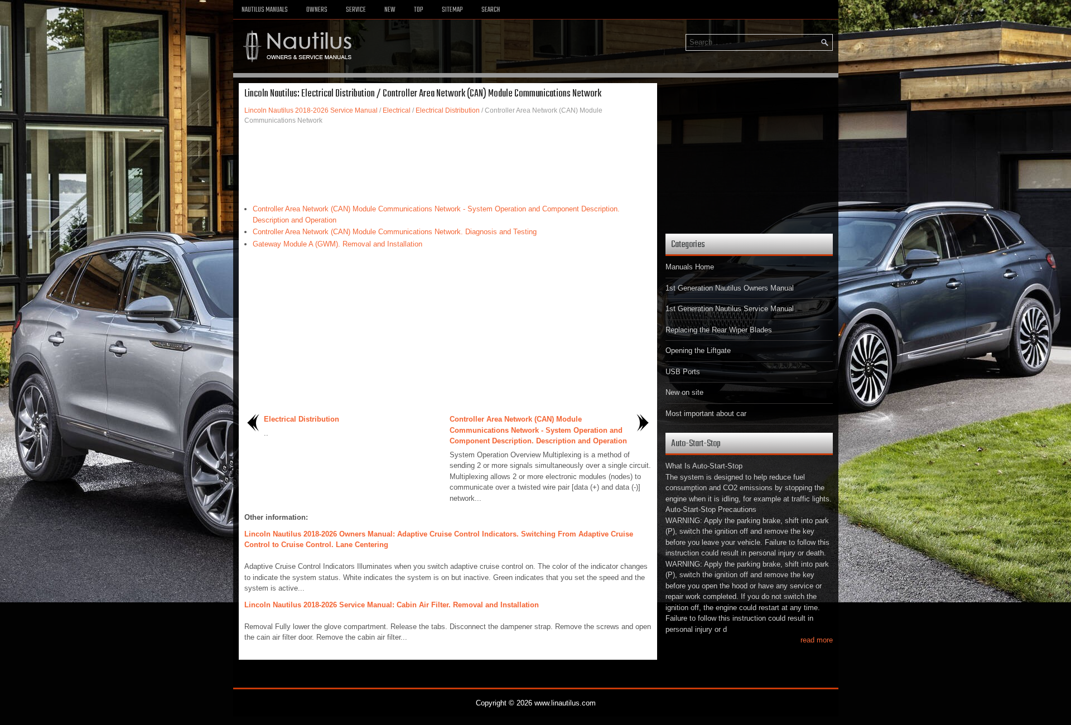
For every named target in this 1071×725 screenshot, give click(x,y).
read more (816, 640)
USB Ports (682, 372)
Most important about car (705, 413)
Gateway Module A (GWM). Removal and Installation (337, 244)
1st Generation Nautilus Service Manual (729, 308)
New (389, 10)
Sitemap (452, 10)
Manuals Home (689, 267)
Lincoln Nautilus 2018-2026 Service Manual (311, 110)
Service (356, 10)
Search (490, 10)
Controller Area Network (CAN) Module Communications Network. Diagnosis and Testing (395, 232)
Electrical (397, 110)
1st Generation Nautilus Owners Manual (729, 288)
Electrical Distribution (448, 110)
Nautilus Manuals (265, 10)
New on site (684, 392)
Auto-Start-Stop (696, 443)
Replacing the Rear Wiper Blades (718, 330)
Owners (316, 10)
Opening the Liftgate (698, 350)
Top (418, 10)
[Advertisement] (448, 164)
